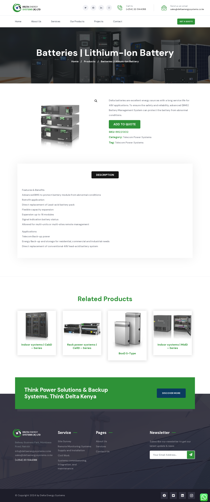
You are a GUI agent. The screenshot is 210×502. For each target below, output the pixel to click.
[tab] (105, 174)
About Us (36, 21)
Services (55, 21)
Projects (98, 21)
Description (105, 175)
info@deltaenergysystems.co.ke (33, 451)
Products (89, 61)
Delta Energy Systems (52, 495)
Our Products (77, 21)
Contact (117, 21)
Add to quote (124, 124)
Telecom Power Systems (137, 137)
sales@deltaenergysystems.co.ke (187, 9)
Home (18, 21)
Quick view (33, 353)
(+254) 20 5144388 (136, 9)
